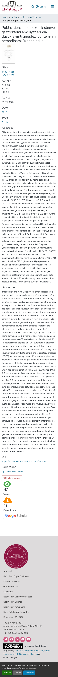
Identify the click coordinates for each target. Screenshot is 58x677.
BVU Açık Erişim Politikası (16, 576)
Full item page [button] (13, 478)
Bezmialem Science (12, 602)
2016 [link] (4, 112)
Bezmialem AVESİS (13, 617)
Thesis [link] (5, 122)
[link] (8, 73)
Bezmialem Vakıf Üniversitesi (17, 597)
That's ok (7, 672)
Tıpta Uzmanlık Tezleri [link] (31, 17)
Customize (29, 672)
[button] (12, 6)
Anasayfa (8, 571)
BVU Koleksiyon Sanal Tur (16, 612)
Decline (18, 672)
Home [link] (5, 17)
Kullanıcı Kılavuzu (11, 581)
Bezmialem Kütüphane (14, 607)
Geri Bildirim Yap (11, 586)
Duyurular (8, 592)
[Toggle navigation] (52, 6)
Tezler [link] (14, 17)
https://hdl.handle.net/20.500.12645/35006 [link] (24, 461)
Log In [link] (43, 6)
